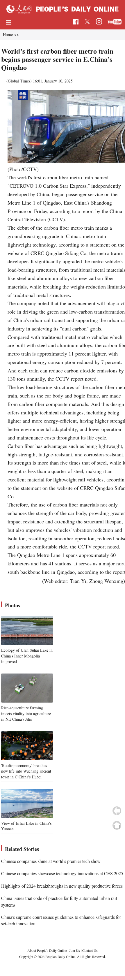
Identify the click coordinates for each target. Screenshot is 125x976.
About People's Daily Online (47, 950)
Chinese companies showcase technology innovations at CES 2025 (62, 873)
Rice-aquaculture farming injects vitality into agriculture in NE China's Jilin (26, 713)
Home (8, 34)
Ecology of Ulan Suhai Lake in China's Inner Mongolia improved (27, 655)
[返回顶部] (116, 825)
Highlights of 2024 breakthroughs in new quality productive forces (62, 886)
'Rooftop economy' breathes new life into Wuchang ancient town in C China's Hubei (26, 771)
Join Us (75, 950)
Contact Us (90, 950)
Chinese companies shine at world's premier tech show (51, 861)
